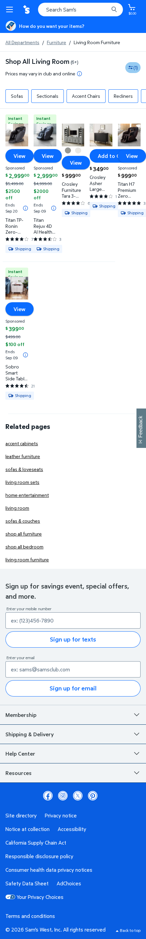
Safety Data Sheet (27, 883)
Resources (18, 773)
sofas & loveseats (24, 469)
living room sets (22, 482)
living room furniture (27, 559)
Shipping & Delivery (29, 734)
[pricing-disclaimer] (79, 73)
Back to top (130, 930)
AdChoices (69, 883)
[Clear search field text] (105, 9)
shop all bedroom (24, 546)
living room (17, 508)
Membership (20, 715)
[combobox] (80, 9)
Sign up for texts (73, 639)
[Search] (114, 9)
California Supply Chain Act (35, 842)
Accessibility (72, 829)
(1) (135, 67)
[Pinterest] (93, 795)
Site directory (21, 815)
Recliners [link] (123, 96)
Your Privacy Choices (40, 897)
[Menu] (10, 9)
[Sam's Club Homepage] (27, 9)
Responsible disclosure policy (39, 856)
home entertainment (27, 495)
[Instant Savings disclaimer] (25, 208)
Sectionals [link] (47, 96)
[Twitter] (78, 795)
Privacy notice (61, 815)
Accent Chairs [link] (86, 96)
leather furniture (22, 456)
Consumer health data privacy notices (48, 869)
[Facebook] (48, 795)
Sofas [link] (17, 96)
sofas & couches (22, 521)
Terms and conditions (30, 916)
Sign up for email (73, 688)
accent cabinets (21, 443)
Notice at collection (27, 829)
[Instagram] (63, 795)
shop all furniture (23, 533)
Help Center (20, 753)
